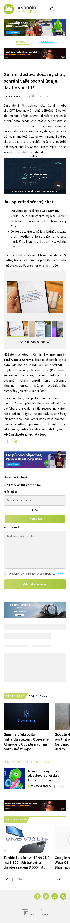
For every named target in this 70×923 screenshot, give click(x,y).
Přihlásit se (35, 519)
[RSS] (63, 896)
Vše (8, 879)
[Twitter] (46, 896)
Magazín (22, 42)
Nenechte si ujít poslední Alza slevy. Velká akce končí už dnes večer (46, 775)
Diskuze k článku (17, 477)
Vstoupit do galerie (33, 342)
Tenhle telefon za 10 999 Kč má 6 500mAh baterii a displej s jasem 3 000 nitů (26, 862)
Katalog (47, 42)
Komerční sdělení (41, 786)
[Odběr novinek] (51, 9)
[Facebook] (37, 896)
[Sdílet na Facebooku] (7, 442)
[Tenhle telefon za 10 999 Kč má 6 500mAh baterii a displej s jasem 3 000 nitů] (26, 839)
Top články (13, 96)
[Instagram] (54, 896)
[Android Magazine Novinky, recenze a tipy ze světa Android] (20, 9)
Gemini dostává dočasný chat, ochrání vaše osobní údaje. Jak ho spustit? (35, 81)
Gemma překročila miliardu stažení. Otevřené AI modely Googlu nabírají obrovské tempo (26, 742)
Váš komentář (12, 527)
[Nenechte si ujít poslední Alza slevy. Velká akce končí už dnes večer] (14, 778)
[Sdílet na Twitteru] (15, 442)
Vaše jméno (10, 492)
